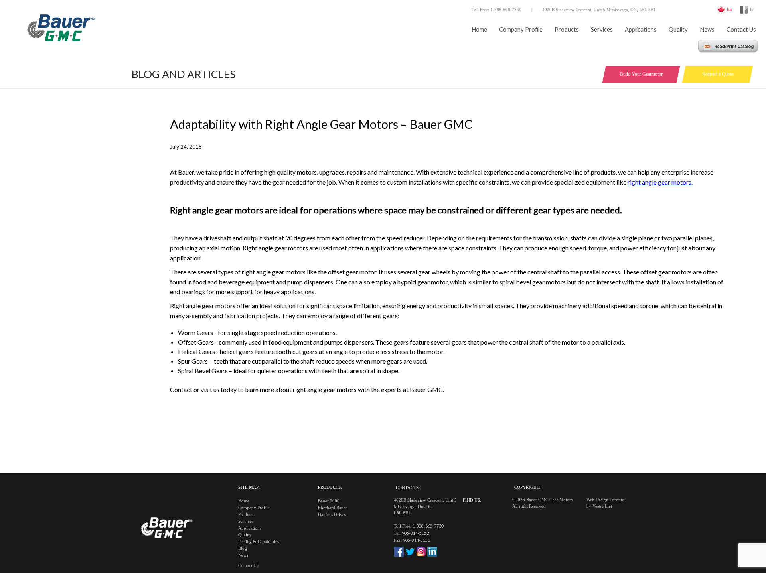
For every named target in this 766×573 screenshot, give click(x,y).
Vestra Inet (602, 506)
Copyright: (527, 487)
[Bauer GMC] (60, 30)
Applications (641, 29)
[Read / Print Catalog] (728, 50)
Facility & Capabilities (258, 542)
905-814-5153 (416, 540)
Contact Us (741, 29)
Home (479, 29)
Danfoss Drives (332, 514)
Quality (678, 29)
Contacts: (408, 488)
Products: (330, 487)
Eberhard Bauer (332, 508)
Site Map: (249, 487)
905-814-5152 (415, 533)
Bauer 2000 (329, 501)
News (707, 29)
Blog (242, 548)
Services (602, 29)
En (729, 9)
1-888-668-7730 (428, 525)
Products (567, 29)
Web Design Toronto (605, 500)
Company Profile (521, 29)
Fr (752, 9)
